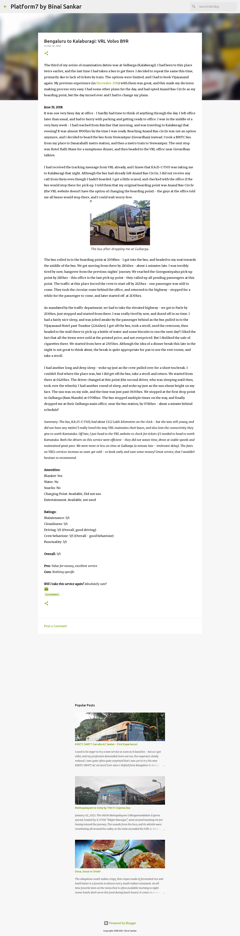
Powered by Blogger (122, 923)
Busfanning (52, 594)
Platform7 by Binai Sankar (46, 6)
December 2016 (107, 83)
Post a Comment (55, 626)
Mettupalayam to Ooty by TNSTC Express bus (102, 807)
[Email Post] (46, 590)
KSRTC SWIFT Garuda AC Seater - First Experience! (106, 744)
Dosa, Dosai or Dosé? (88, 871)
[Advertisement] (120, 665)
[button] (46, 53)
